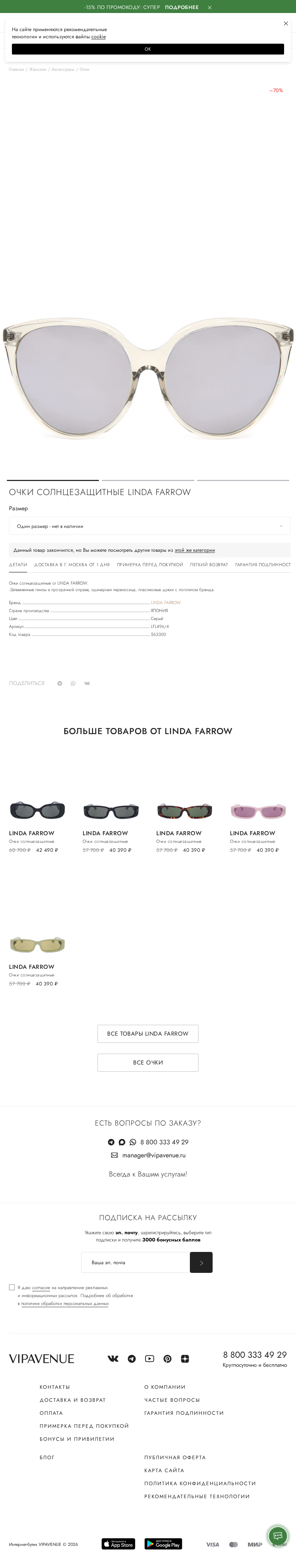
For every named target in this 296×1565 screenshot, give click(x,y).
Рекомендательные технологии (197, 1496)
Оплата (51, 1413)
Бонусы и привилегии (77, 1439)
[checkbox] (71, 1296)
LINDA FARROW (166, 602)
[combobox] (150, 526)
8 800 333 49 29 (164, 1142)
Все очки (148, 1062)
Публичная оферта (175, 1457)
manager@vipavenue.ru (154, 1155)
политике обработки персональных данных (65, 1303)
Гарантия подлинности (184, 1413)
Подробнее (182, 7)
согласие (41, 1287)
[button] (53, 480)
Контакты (55, 1387)
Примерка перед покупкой (84, 1426)
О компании (165, 1387)
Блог (47, 1457)
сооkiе (98, 36)
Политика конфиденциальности (200, 1483)
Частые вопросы (172, 1400)
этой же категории (195, 550)
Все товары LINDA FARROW (148, 1033)
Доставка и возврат (73, 1400)
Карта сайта (164, 1470)
